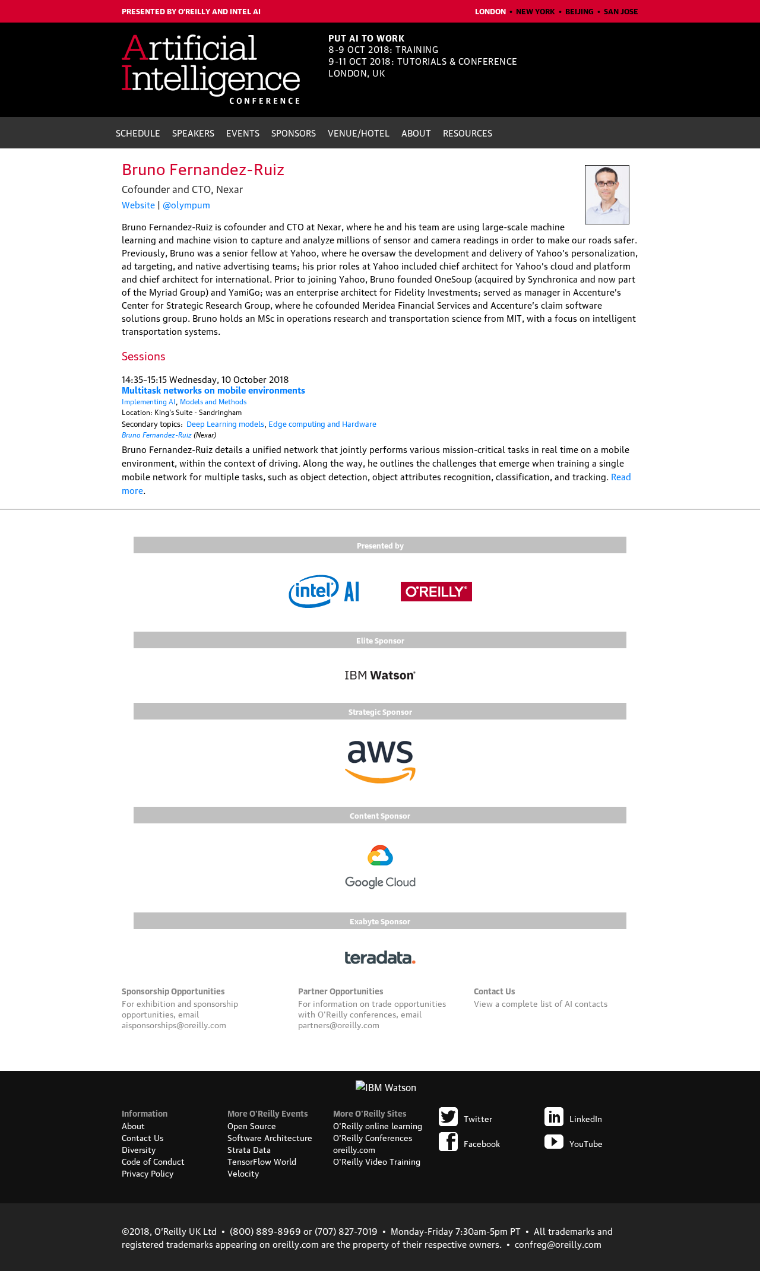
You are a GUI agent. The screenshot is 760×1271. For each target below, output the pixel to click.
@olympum (186, 204)
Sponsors (293, 132)
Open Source (251, 1125)
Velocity (243, 1172)
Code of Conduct (153, 1161)
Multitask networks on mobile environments (213, 389)
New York (535, 10)
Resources (467, 132)
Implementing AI (149, 401)
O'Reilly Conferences (372, 1137)
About (416, 132)
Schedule (138, 132)
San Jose (621, 10)
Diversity (139, 1149)
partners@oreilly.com (338, 1024)
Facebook (482, 1143)
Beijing (579, 10)
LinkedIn (585, 1118)
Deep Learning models (225, 423)
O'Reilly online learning (377, 1125)
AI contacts (586, 1003)
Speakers (193, 132)
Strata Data (249, 1149)
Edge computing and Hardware (322, 423)
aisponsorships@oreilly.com (174, 1024)
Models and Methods (213, 401)
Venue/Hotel (359, 132)
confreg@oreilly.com (558, 1243)
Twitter (478, 1118)
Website (138, 204)
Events (242, 132)
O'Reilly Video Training (376, 1161)
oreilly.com (354, 1149)
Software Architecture (269, 1137)
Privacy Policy (147, 1172)
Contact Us (142, 1137)
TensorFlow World (261, 1161)
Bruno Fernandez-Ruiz (157, 433)
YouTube (586, 1143)
